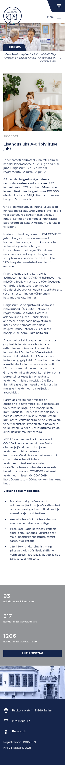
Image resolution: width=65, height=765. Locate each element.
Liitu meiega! (32, 653)
